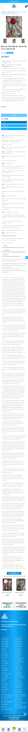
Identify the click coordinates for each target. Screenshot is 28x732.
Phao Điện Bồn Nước (20, 694)
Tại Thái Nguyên (5, 644)
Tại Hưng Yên (18, 641)
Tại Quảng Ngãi (19, 658)
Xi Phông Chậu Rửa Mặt (20, 702)
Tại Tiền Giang (4, 684)
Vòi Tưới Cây (18, 701)
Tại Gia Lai (3, 650)
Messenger (19, 731)
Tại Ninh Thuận (4, 677)
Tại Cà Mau (18, 656)
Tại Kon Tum (4, 658)
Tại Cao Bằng (18, 646)
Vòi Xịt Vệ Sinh (18, 704)
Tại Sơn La (3, 680)
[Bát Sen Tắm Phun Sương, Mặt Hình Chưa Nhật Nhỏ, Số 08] (21, 585)
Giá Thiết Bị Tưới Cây (6, 708)
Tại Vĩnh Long (4, 656)
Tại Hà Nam (18, 679)
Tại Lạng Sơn (18, 689)
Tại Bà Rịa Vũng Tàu (6, 673)
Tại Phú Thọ (18, 670)
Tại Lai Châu (4, 690)
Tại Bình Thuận (18, 667)
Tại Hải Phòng (4, 646)
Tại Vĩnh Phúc (4, 661)
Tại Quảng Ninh (5, 689)
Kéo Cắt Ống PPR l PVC (20, 696)
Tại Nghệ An (4, 660)
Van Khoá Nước (18, 692)
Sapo (17, 719)
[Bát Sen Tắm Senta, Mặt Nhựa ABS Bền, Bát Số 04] (7, 585)
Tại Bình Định (18, 650)
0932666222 (16, 1)
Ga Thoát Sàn (4, 699)
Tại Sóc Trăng (18, 638)
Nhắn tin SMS (24, 731)
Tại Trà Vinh (18, 665)
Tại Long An (4, 665)
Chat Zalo (8, 731)
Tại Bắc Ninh (4, 653)
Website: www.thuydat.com (10, 235)
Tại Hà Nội (3, 682)
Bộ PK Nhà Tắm (5, 704)
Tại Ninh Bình (18, 651)
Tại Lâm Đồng (18, 675)
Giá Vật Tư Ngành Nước (20, 706)
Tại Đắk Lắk (4, 685)
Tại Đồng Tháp (18, 673)
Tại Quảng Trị (4, 687)
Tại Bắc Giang (4, 643)
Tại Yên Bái (4, 672)
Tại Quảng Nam (5, 668)
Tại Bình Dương (5, 638)
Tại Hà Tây (17, 663)
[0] (26, 7)
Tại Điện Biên (18, 687)
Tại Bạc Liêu (18, 648)
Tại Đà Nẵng (18, 672)
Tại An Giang (18, 655)
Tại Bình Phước (4, 655)
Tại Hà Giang (18, 643)
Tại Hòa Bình (4, 679)
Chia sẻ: (3, 119)
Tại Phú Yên (18, 639)
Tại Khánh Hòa (18, 685)
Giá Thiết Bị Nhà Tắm (6, 709)
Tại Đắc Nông (4, 639)
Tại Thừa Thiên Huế (20, 677)
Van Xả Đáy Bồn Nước (6, 697)
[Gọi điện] (14, 728)
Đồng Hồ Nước (18, 697)
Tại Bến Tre (4, 648)
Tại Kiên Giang (18, 684)
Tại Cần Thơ (4, 667)
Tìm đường (3, 731)
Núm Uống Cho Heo (6, 702)
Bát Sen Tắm (4, 706)
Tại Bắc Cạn (18, 653)
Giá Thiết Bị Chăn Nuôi (20, 708)
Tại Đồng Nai (18, 644)
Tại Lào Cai (18, 680)
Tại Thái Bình (18, 660)
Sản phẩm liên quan (14, 573)
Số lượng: (3, 106)
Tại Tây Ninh (18, 682)
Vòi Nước (3, 692)
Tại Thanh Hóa (18, 668)
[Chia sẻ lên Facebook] (6, 119)
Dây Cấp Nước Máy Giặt (7, 701)
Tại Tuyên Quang (19, 661)
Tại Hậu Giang (4, 675)
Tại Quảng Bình (5, 641)
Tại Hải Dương (18, 690)
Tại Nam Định (4, 670)
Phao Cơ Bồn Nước (5, 694)
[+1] (7, 119)
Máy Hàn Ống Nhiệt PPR (7, 696)
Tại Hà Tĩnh (4, 651)
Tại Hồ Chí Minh (5, 663)
